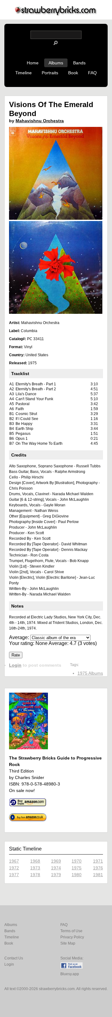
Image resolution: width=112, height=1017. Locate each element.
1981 (98, 874)
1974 (56, 867)
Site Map (67, 943)
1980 (77, 874)
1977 (14, 874)
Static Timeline (25, 848)
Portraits (50, 72)
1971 (98, 861)
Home (33, 62)
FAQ (92, 72)
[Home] (56, 14)
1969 (56, 861)
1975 (77, 867)
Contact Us (13, 958)
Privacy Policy (72, 937)
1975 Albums (90, 673)
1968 (35, 861)
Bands (79, 62)
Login (15, 665)
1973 (35, 867)
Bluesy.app (69, 974)
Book (73, 72)
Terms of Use (71, 931)
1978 (35, 874)
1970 (77, 861)
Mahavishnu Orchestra (40, 120)
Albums (56, 62)
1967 (14, 861)
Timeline (23, 72)
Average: (19, 637)
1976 (98, 867)
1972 (14, 867)
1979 (56, 874)
